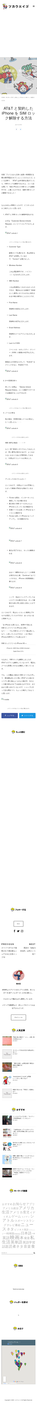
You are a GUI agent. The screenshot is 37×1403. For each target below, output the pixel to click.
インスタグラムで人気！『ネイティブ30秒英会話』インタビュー (23, 1118)
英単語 (16, 1242)
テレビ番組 (13, 1225)
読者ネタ (16, 1246)
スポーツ (20, 1220)
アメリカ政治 (10, 1208)
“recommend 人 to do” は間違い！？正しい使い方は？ (22, 1078)
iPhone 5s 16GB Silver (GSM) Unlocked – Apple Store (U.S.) (18, 649)
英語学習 (29, 1242)
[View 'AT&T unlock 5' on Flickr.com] (20, 464)
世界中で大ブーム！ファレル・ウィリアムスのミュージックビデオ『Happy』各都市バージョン (23, 1171)
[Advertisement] (18, 35)
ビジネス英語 (21, 1229)
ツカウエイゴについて (19, 85)
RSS (18, 923)
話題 (5, 1246)
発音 (27, 1238)
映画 (15, 1237)
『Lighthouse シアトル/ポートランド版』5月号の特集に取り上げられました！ (23, 1132)
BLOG (7, 97)
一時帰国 (9, 1233)
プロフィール (18, 1017)
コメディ (25, 1216)
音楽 (27, 1246)
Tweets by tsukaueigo (18, 1289)
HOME (3, 97)
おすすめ (7, 1204)
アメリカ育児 (19, 1212)
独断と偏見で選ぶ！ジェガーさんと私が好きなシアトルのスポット (23, 1157)
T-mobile (18, 684)
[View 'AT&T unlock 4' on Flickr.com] (20, 428)
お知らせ (19, 1203)
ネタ (10, 1228)
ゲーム (16, 1216)
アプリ (30, 1204)
